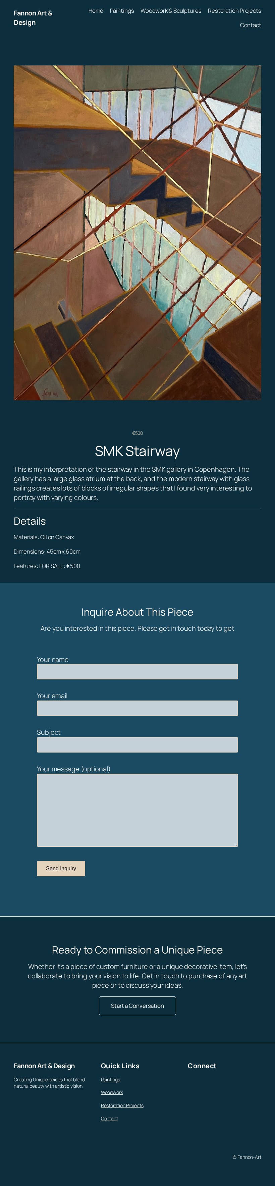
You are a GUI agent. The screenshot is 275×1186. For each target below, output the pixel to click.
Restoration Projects (122, 1105)
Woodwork (112, 1092)
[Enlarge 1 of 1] (252, 74)
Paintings (110, 1079)
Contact (109, 1118)
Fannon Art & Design (33, 17)
